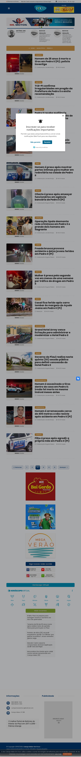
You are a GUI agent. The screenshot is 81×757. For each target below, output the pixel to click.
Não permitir (35, 142)
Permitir (47, 142)
